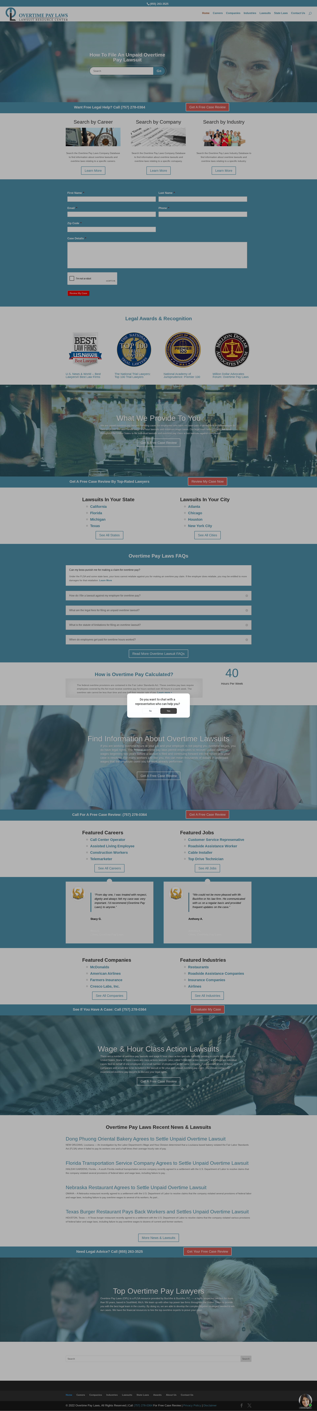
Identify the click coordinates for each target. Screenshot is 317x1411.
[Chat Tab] (158, 705)
